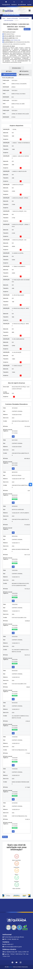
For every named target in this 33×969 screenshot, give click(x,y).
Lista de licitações (8, 20)
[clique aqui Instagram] (20, 962)
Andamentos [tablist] (17, 68)
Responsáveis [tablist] (25, 74)
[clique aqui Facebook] (12, 962)
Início (4, 18)
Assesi (10, 966)
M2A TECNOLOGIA (15, 40)
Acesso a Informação (12, 18)
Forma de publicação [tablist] (10, 74)
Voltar (5, 836)
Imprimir (27, 29)
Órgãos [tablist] (9, 71)
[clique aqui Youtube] (16, 962)
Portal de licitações (24, 18)
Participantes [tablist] (24, 71)
